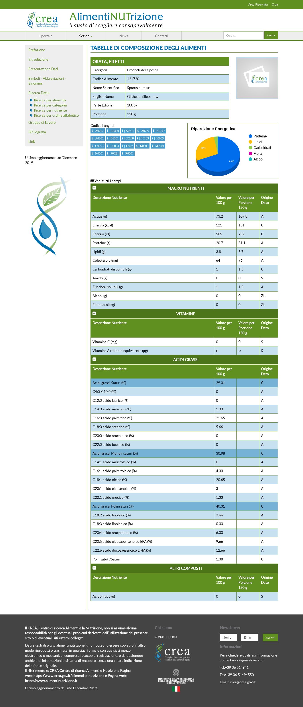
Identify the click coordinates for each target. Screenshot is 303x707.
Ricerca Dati (37, 92)
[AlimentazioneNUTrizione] (108, 20)
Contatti (161, 35)
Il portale (45, 35)
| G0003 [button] (98, 145)
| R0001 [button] (128, 153)
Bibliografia (37, 131)
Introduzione (38, 59)
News (123, 35)
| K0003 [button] (143, 145)
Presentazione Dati (43, 68)
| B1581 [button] (113, 138)
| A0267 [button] (98, 130)
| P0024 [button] (113, 153)
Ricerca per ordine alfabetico (56, 115)
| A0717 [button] (128, 130)
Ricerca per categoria (50, 105)
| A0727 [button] (144, 130)
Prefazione (36, 49)
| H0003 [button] (113, 145)
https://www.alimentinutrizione (49, 680)
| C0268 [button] (128, 138)
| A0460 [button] (113, 130)
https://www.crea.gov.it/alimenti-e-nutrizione (68, 675)
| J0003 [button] (128, 145)
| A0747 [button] (159, 130)
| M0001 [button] (158, 145)
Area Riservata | (259, 4)
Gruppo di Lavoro (42, 122)
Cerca (271, 35)
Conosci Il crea (166, 637)
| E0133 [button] (143, 138)
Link (31, 141)
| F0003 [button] (158, 138)
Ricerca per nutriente (50, 110)
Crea (275, 4)
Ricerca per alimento (50, 100)
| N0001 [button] (98, 153)
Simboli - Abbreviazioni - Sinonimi (47, 81)
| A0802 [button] (98, 138)
